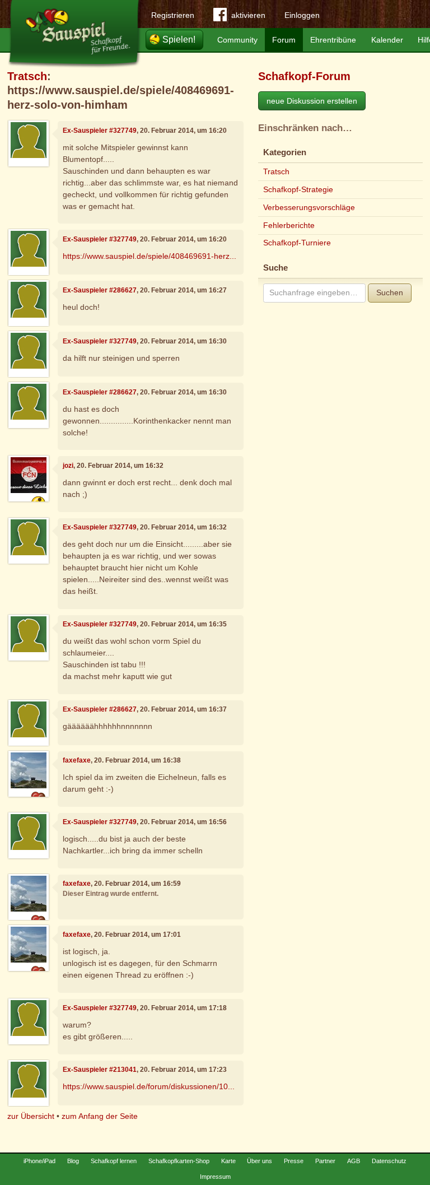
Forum (284, 39)
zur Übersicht (30, 1116)
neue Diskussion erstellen (312, 100)
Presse (293, 1161)
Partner (325, 1161)
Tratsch (27, 76)
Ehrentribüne (333, 39)
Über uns (259, 1161)
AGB (353, 1161)
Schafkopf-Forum (304, 76)
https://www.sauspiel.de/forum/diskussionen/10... (149, 1086)
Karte (228, 1161)
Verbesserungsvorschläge (309, 207)
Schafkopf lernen (114, 1161)
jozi (68, 466)
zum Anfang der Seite (100, 1116)
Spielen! (178, 39)
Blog (73, 1161)
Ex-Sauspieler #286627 (100, 290)
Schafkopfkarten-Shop (178, 1161)
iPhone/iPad (39, 1161)
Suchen (389, 292)
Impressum (215, 1176)
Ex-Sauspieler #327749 (100, 130)
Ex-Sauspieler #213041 (100, 1070)
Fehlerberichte (289, 225)
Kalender (387, 39)
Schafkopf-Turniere (297, 242)
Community (237, 39)
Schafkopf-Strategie (298, 189)
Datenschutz (389, 1161)
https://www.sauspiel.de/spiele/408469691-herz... (149, 256)
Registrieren (172, 15)
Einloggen (302, 15)
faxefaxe (77, 760)
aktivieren (248, 15)
